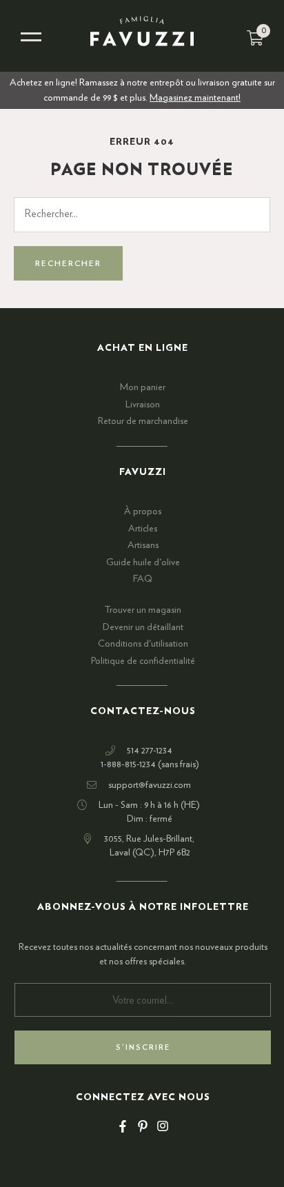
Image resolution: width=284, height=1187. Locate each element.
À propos (142, 511)
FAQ (142, 579)
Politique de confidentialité (143, 661)
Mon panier (142, 387)
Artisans (143, 545)
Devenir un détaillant (143, 627)
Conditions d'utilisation (143, 644)
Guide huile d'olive (143, 562)
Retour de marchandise (143, 421)
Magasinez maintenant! (195, 98)
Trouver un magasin (142, 610)
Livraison (142, 404)
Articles (142, 529)
